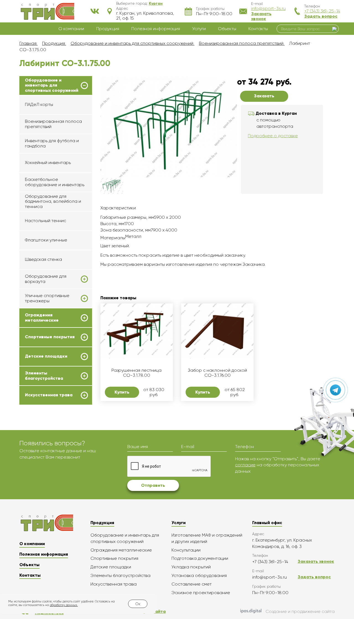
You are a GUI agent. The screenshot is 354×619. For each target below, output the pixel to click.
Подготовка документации (199, 558)
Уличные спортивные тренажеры (47, 298)
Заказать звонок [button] (261, 16)
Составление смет (191, 584)
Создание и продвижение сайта (300, 611)
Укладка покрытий (191, 566)
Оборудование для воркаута (45, 279)
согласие (245, 464)
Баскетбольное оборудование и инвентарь (54, 182)
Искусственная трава (48, 394)
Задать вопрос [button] (320, 16)
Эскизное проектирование (200, 592)
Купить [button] (121, 392)
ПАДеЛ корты (39, 104)
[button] (156, 3)
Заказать (264, 95)
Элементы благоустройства (44, 376)
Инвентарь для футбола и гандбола (52, 143)
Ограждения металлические (42, 317)
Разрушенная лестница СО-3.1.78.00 (136, 373)
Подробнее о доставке (273, 135)
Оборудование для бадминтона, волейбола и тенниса (53, 201)
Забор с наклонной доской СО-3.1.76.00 (217, 373)
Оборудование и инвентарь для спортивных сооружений (51, 85)
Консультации (186, 550)
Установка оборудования (199, 575)
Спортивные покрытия (50, 336)
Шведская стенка (43, 259)
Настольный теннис (45, 220)
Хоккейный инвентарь (48, 162)
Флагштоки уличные (46, 240)
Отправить (153, 485)
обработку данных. (64, 605)
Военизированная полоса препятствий (53, 124)
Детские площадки (46, 356)
